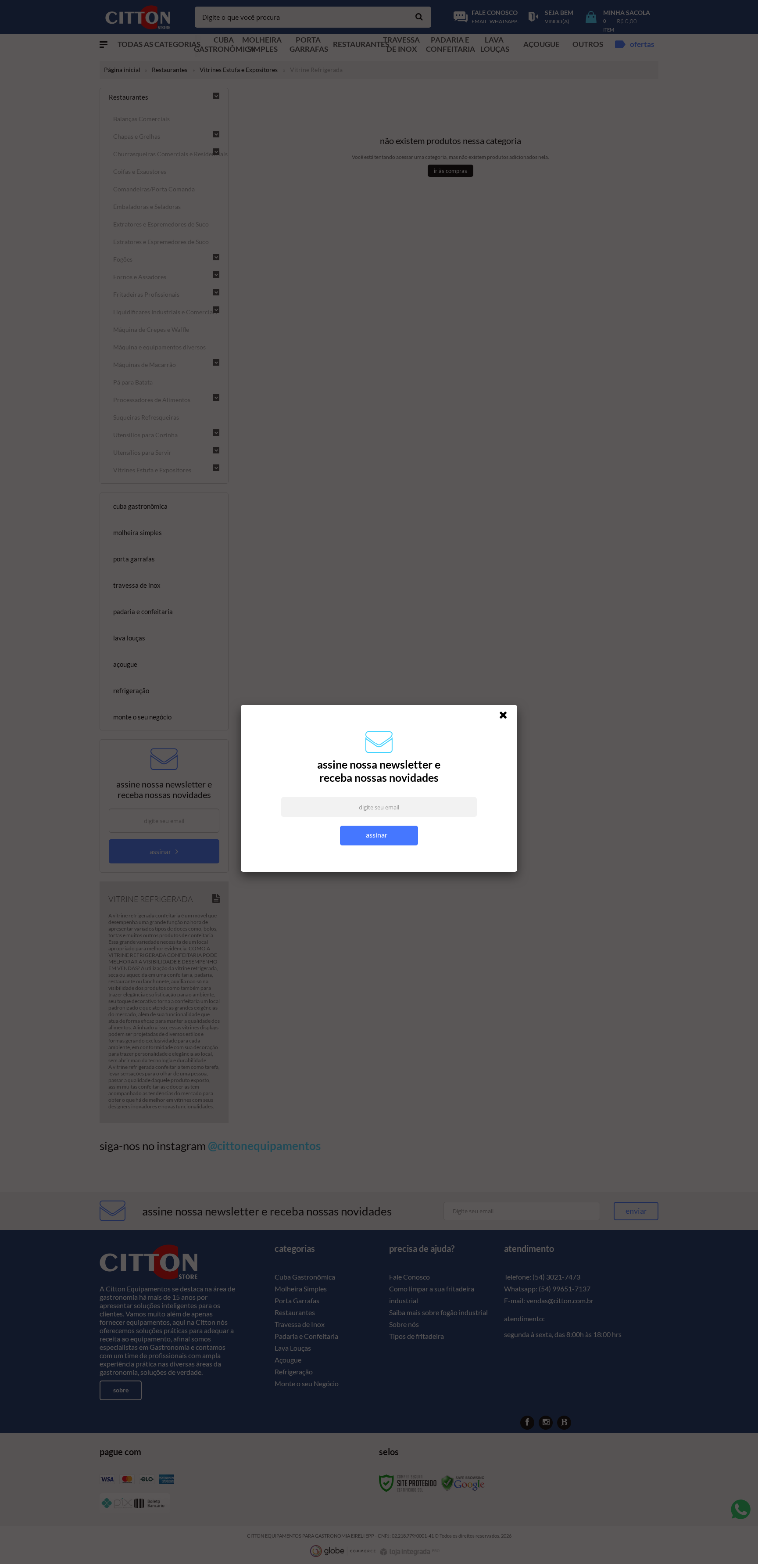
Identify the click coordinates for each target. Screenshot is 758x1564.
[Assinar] (379, 835)
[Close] (507, 717)
